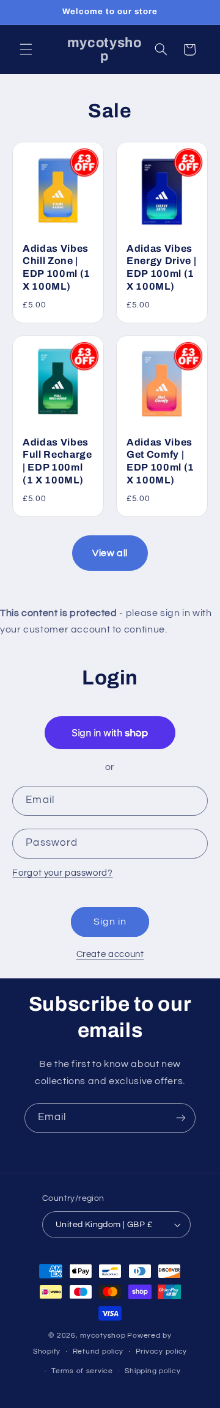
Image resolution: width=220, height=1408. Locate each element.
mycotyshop (102, 1335)
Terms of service (82, 1371)
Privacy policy (161, 1351)
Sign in (110, 921)
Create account (110, 954)
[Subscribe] (181, 1118)
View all (110, 553)
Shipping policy (152, 1371)
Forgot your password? (62, 873)
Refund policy (98, 1351)
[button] (26, 49)
